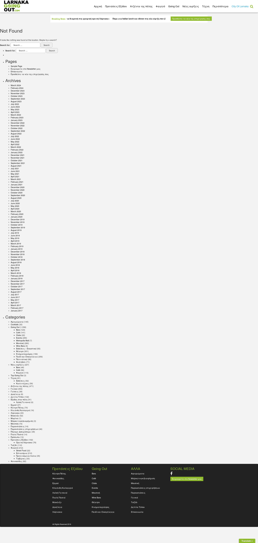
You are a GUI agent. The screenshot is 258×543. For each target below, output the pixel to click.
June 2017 (15, 297)
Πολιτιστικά (21, 359)
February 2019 (17, 246)
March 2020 (16, 211)
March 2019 (16, 243)
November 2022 (17, 125)
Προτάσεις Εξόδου (116, 6)
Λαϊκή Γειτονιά (23, 402)
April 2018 (15, 270)
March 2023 (16, 114)
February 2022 (17, 149)
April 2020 (15, 208)
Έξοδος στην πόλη (19, 399)
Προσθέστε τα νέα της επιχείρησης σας (191, 18)
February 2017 (17, 308)
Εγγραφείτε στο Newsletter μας (25, 68)
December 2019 (17, 219)
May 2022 (15, 141)
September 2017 (18, 289)
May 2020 (15, 206)
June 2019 (15, 235)
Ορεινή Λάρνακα (24, 442)
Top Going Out (17, 375)
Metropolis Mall (22, 340)
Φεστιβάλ (21, 362)
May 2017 (15, 300)
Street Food (21, 450)
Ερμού (14, 405)
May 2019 (15, 238)
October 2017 (16, 286)
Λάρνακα (15, 413)
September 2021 (18, 163)
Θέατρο (20, 351)
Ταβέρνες (21, 458)
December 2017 (17, 281)
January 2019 (16, 249)
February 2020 (17, 214)
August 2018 (16, 262)
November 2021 (17, 157)
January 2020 (16, 216)
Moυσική (20, 343)
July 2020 (15, 200)
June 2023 (15, 106)
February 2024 (17, 88)
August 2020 (16, 198)
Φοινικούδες (16, 461)
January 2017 (16, 310)
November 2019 (17, 222)
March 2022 (16, 147)
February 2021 (17, 182)
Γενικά (14, 388)
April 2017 (15, 302)
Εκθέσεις (20, 380)
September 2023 (18, 98)
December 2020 (17, 187)
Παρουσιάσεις (17, 426)
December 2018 (17, 251)
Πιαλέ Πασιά (17, 434)
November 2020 (17, 190)
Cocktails (14, 324)
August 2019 (16, 230)
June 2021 (15, 171)
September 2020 (18, 195)
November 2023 (17, 93)
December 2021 (17, 155)
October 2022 (16, 128)
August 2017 (16, 291)
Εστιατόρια (21, 453)
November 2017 (17, 283)
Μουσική (14, 423)
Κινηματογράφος (24, 354)
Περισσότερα (220, 6)
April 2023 (15, 112)
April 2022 (15, 144)
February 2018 (17, 275)
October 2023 (16, 96)
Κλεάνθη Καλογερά (20, 410)
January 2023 (16, 120)
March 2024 (16, 85)
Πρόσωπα (15, 437)
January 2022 (16, 152)
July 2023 (15, 104)
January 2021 (16, 184)
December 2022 (17, 123)
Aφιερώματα (17, 321)
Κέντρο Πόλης (17, 407)
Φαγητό (160, 6)
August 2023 (16, 101)
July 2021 (15, 168)
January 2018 (16, 278)
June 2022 (15, 139)
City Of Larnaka (240, 6)
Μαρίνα (14, 418)
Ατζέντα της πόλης (141, 6)
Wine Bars (20, 346)
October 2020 (16, 192)
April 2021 (15, 176)
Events (19, 337)
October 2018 (16, 257)
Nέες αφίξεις (190, 6)
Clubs (18, 335)
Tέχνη (205, 6)
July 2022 (15, 136)
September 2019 (18, 227)
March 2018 (16, 273)
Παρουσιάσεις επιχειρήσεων (24, 429)
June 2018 (15, 265)
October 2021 (16, 160)
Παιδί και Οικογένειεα (27, 356)
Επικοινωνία (16, 71)
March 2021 (16, 179)
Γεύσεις (14, 391)
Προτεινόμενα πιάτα (26, 455)
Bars (18, 329)
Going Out (173, 6)
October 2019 (16, 224)
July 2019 (15, 232)
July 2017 (15, 294)
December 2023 (17, 90)
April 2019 (15, 241)
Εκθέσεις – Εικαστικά (26, 348)
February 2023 (17, 117)
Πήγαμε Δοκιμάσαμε (21, 431)
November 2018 (17, 254)
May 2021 (15, 173)
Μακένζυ (15, 415)
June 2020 (15, 203)
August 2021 (16, 165)
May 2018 (15, 267)
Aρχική (98, 6)
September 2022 (18, 131)
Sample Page (16, 66)
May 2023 (15, 109)
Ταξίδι (14, 445)
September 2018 (18, 259)
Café (18, 332)
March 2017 (16, 305)
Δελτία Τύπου (17, 396)
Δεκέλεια (15, 394)
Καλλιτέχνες (22, 383)
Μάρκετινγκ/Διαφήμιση (22, 421)
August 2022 (16, 133)
